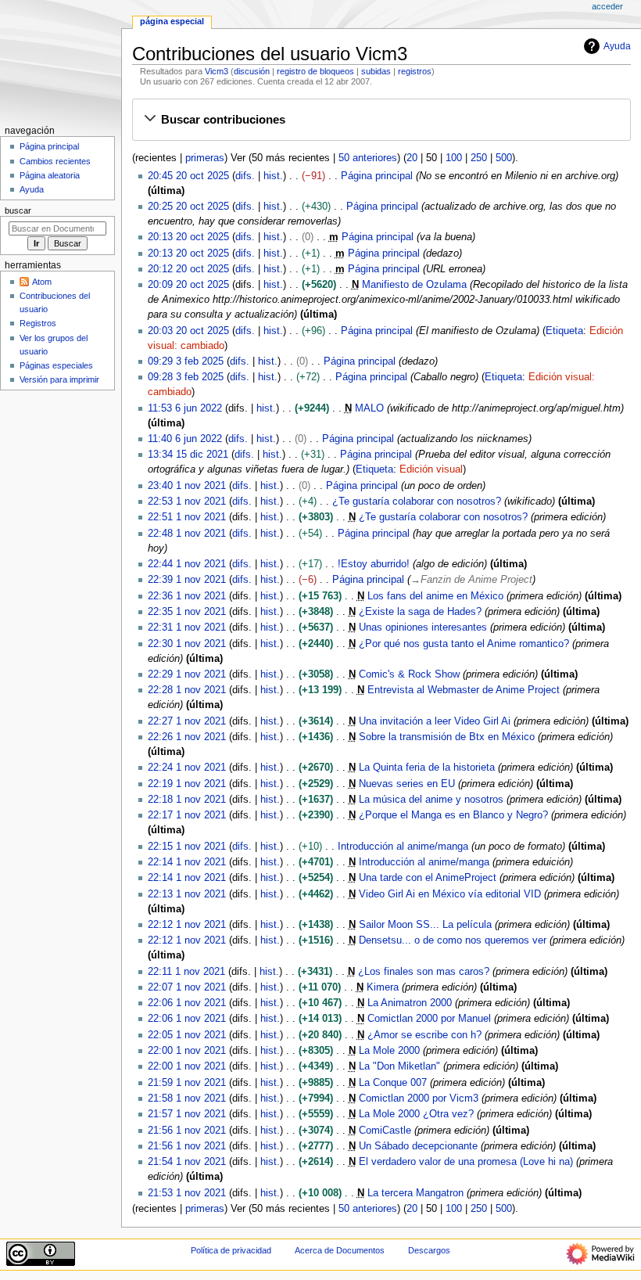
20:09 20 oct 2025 (188, 284)
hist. (273, 176)
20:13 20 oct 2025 (188, 237)
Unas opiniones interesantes (423, 627)
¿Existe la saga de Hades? (420, 611)
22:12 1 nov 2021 (187, 924)
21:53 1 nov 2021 (187, 1193)
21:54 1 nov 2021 (187, 1161)
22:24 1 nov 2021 (187, 767)
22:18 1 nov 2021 (187, 799)
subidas (376, 71)
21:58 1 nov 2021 (187, 1098)
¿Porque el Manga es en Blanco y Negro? (453, 815)
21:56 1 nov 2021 (187, 1130)
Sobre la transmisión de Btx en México (447, 737)
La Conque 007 (393, 1082)
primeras (204, 158)
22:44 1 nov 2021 (187, 564)
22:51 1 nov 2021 (187, 517)
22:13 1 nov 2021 (187, 894)
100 (454, 158)
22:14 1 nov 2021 (187, 862)
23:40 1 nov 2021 (187, 485)
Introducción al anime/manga (403, 846)
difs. (245, 176)
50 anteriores (367, 158)
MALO (369, 408)
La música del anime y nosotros (431, 799)
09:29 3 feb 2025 (186, 361)
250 (479, 158)
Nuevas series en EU (407, 783)
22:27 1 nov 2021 (187, 721)
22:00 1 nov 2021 (187, 1050)
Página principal (377, 176)
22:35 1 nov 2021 (187, 611)
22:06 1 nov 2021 (187, 1003)
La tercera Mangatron (415, 1193)
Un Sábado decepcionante (418, 1146)
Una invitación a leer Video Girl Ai (434, 721)
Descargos (429, 1250)
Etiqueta (564, 330)
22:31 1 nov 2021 (187, 627)
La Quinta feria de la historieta (427, 767)
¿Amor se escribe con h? (424, 1035)
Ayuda (617, 46)
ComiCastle (385, 1130)
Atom (42, 281)
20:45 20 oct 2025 (188, 176)
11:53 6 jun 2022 (185, 408)
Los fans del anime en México (435, 596)
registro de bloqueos (315, 71)
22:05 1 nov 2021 (187, 1035)
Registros (38, 323)
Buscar (18, 210)
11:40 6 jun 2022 (185, 438)
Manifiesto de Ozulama (414, 284)
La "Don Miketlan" (399, 1066)
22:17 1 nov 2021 (187, 815)
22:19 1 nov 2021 (187, 783)
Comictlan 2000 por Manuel (429, 1018)
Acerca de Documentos (340, 1250)
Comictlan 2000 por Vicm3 (418, 1098)
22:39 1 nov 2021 (187, 579)
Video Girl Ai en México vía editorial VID (450, 894)
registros (415, 71)
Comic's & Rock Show (409, 674)
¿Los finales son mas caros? (423, 971)
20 (411, 158)
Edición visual (431, 469)
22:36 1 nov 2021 (187, 596)
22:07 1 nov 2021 (187, 987)
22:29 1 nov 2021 (187, 674)
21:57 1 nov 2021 (187, 1114)
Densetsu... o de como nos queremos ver (452, 940)
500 (504, 158)
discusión (252, 71)
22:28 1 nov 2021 (187, 690)
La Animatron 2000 (409, 1003)
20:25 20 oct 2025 (188, 206)
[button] (381, 119)
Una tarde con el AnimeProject (427, 877)
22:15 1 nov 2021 (187, 846)
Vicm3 (216, 71)
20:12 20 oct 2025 (188, 269)
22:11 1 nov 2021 (186, 971)
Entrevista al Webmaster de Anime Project (463, 690)
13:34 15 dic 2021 (188, 454)
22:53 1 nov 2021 (187, 501)
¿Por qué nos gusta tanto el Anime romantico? (464, 643)
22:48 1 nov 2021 (187, 533)
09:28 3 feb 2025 (186, 377)
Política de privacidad (231, 1250)
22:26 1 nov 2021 (187, 737)
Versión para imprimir (59, 379)
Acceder (607, 6)
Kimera (383, 987)
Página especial (172, 21)
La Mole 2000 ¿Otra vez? (416, 1114)
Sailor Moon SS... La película (425, 924)
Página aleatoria (50, 175)
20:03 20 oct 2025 (188, 330)
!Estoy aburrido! (374, 564)
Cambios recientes (55, 161)
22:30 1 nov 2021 (187, 643)
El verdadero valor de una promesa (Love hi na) (466, 1161)
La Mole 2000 (389, 1050)
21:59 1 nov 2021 (187, 1082)
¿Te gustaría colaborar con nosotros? (416, 501)
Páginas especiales (56, 365)
